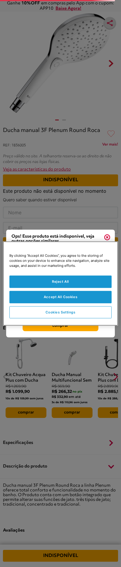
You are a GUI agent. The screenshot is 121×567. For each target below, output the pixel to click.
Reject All (60, 281)
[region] (60, 283)
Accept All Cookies (60, 297)
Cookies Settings (60, 312)
